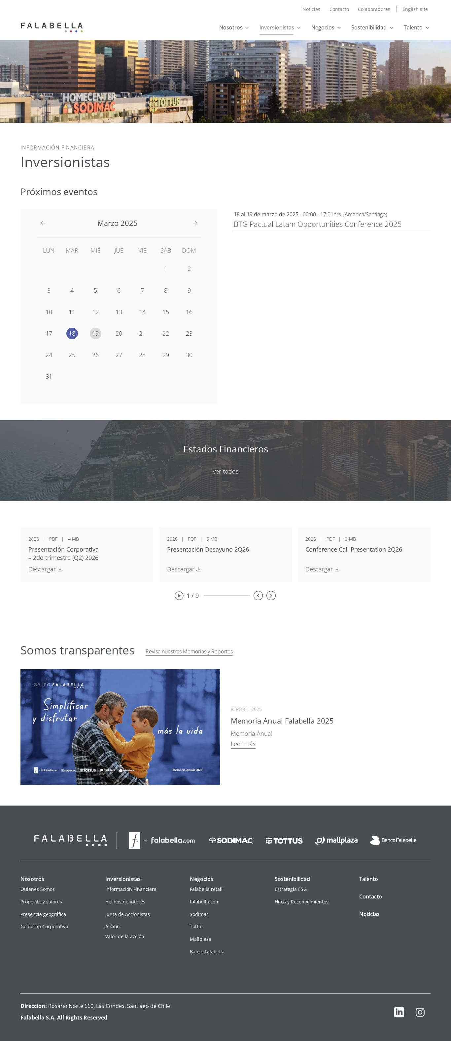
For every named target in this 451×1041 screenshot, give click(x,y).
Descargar (42, 569)
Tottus (197, 926)
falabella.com (205, 901)
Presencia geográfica (43, 914)
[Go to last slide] (258, 596)
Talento (413, 27)
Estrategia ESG (291, 889)
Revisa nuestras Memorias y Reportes (189, 651)
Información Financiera (130, 889)
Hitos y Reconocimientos (302, 901)
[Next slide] (271, 596)
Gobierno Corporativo (44, 926)
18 (72, 333)
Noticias (311, 9)
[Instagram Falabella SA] (419, 1013)
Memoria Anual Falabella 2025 (282, 721)
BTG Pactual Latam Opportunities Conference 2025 (318, 224)
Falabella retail (206, 889)
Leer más (243, 744)
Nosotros (231, 27)
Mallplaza (200, 939)
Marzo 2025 (117, 223)
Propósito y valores (41, 901)
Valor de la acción (124, 936)
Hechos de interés (125, 901)
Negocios (322, 27)
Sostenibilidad (369, 27)
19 (95, 333)
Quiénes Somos (37, 889)
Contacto (339, 9)
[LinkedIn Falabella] (399, 1013)
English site (415, 9)
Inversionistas (277, 27)
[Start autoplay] (179, 596)
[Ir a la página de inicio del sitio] (53, 27)
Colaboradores (374, 9)
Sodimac (199, 914)
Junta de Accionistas (127, 914)
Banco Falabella (207, 951)
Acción (112, 926)
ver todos (225, 471)
